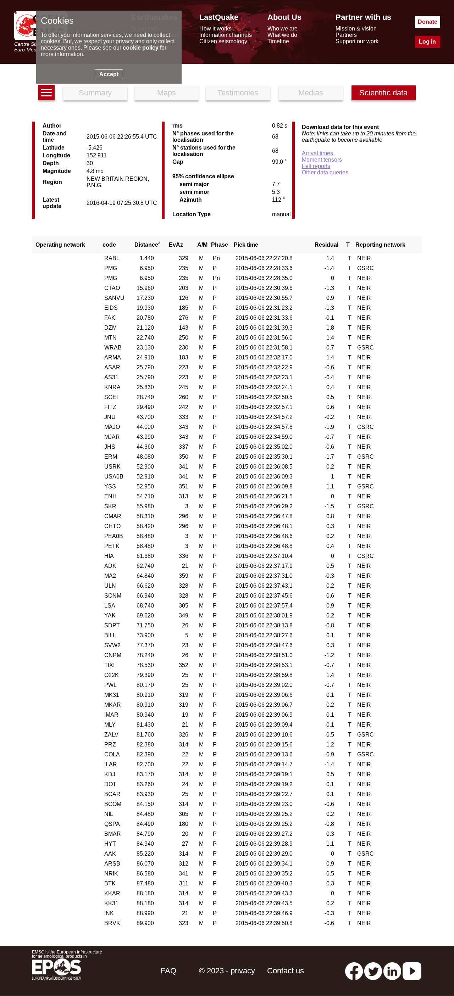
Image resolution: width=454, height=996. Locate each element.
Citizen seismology (223, 41)
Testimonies (237, 92)
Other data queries (325, 172)
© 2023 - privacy (227, 970)
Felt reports (316, 166)
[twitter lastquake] (373, 970)
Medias (310, 92)
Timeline (278, 41)
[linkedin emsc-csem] (392, 970)
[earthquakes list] (46, 92)
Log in (427, 42)
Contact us (285, 970)
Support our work (357, 41)
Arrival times (317, 153)
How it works (215, 29)
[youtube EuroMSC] (412, 970)
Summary (95, 92)
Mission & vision (356, 29)
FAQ (168, 970)
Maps (166, 92)
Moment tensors (322, 160)
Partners (346, 35)
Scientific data (383, 92)
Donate (427, 22)
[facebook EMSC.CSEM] (354, 970)
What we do (282, 35)
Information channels (225, 35)
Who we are (282, 29)
